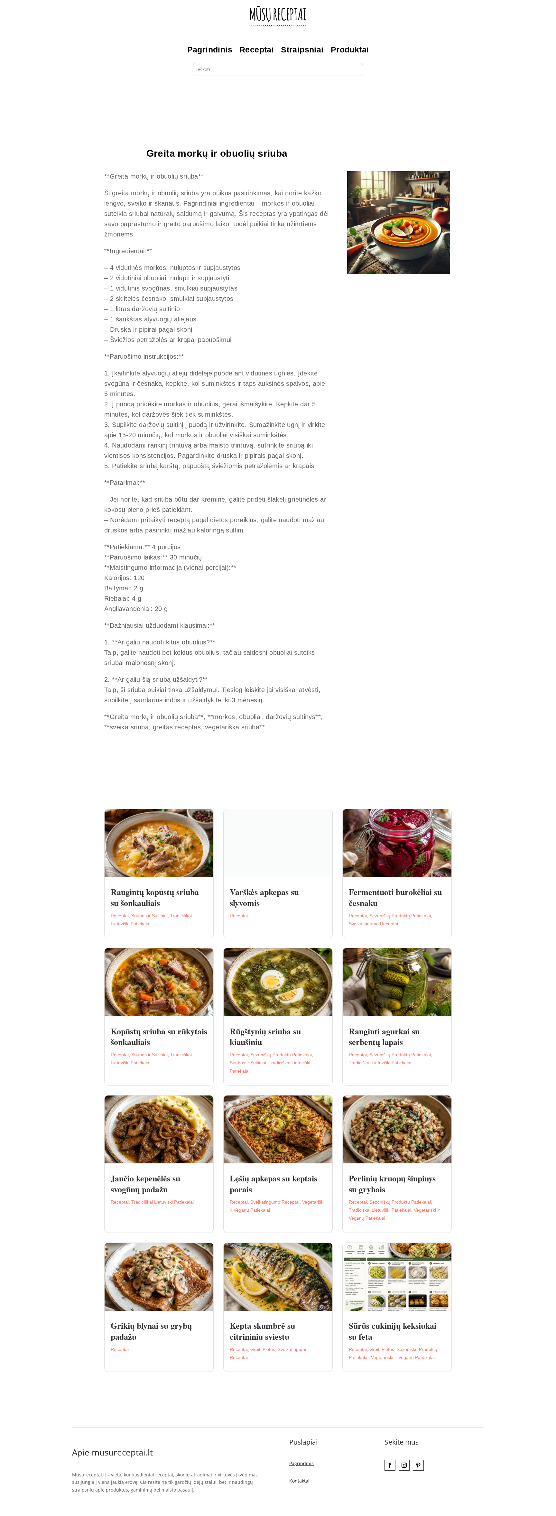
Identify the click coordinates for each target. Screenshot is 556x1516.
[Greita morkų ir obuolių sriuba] (398, 272)
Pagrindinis (209, 49)
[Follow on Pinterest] (418, 1465)
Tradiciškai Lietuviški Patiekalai (380, 1062)
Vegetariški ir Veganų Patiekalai (403, 1357)
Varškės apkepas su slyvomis (264, 897)
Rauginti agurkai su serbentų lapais (384, 1036)
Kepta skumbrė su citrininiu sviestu (262, 1331)
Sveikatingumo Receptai (373, 923)
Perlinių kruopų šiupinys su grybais (392, 1183)
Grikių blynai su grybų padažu (151, 1331)
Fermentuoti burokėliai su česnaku (395, 897)
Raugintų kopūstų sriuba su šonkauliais (155, 897)
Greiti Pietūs (262, 1349)
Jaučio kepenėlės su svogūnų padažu (145, 1183)
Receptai (256, 49)
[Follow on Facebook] (390, 1465)
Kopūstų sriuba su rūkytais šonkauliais (159, 1036)
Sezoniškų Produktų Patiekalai (400, 915)
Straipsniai (302, 49)
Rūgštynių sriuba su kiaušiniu (265, 1036)
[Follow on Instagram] (404, 1465)
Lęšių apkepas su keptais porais (273, 1183)
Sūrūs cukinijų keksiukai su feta (392, 1331)
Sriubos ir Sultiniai (149, 915)
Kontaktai (299, 1481)
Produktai (350, 49)
